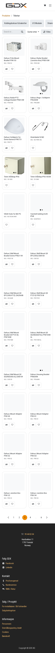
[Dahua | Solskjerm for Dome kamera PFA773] (14, 126)
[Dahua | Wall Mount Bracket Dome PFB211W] (14, 242)
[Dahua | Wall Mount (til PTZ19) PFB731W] (40, 282)
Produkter (6, 15)
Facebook (10, 563)
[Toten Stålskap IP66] (14, 165)
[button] (33, 32)
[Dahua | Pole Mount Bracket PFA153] (14, 47)
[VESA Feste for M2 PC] (14, 203)
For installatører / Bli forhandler (14, 606)
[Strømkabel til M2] (40, 126)
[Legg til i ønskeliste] (12, 69)
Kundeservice (11, 585)
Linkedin (9, 567)
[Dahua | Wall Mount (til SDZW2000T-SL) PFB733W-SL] (40, 321)
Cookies (5, 632)
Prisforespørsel (12, 581)
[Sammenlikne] (6, 69)
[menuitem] (15, 23)
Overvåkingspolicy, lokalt (12, 628)
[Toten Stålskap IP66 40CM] (40, 165)
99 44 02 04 (29, 534)
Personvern (6, 624)
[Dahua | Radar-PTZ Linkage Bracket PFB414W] (14, 86)
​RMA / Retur (10, 589)
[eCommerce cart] (45, 5)
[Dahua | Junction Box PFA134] (40, 482)
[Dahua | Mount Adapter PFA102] (14, 442)
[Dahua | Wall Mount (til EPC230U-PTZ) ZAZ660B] (14, 282)
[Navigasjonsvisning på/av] (50, 5)
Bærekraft (6, 636)
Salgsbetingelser (9, 610)
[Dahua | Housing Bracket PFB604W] (40, 363)
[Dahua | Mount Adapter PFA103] (40, 442)
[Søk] (22, 32)
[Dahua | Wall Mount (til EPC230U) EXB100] (40, 242)
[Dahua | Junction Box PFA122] (14, 482)
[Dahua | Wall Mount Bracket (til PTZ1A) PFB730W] (14, 321)
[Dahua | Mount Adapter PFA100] (14, 403)
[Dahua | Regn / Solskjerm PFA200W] (40, 86)
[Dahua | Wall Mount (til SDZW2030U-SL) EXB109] (14, 363)
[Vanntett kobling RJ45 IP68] (40, 203)
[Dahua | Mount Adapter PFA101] (40, 403)
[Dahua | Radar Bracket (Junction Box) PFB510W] (40, 47)
